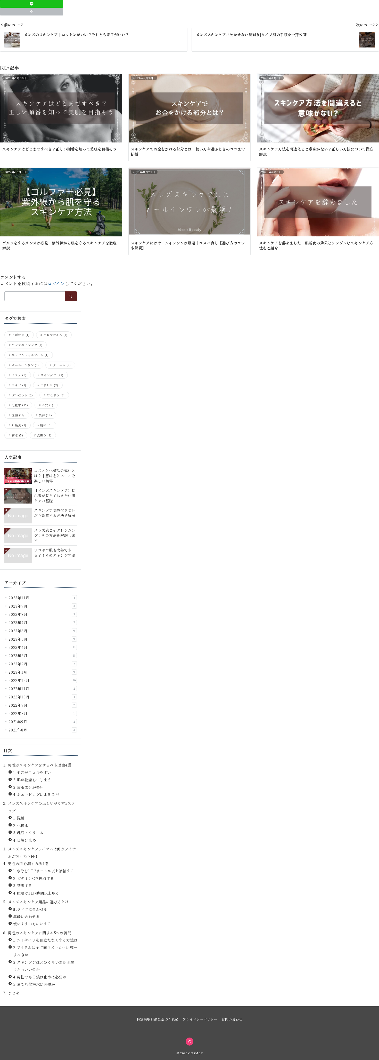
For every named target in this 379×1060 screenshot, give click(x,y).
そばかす (20, 335)
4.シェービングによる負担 (36, 794)
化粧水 (20, 405)
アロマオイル (56, 335)
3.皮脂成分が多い (28, 787)
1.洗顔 (18, 817)
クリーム (62, 365)
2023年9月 (42, 606)
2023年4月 (42, 647)
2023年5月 (42, 639)
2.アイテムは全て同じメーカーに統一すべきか (45, 951)
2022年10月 (42, 696)
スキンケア (51, 375)
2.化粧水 (20, 825)
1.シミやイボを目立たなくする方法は (45, 940)
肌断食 (19, 425)
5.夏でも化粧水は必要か (34, 984)
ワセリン (56, 395)
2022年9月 (42, 705)
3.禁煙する (22, 885)
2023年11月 (42, 597)
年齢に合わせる (26, 916)
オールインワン (25, 365)
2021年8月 (42, 729)
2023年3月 (42, 655)
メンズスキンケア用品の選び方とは (38, 901)
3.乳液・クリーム (28, 832)
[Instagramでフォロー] (189, 1041)
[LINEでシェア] (31, 4)
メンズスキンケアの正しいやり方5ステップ (41, 807)
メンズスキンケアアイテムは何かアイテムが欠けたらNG (42, 852)
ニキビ (19, 385)
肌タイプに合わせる (30, 909)
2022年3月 (42, 713)
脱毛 (46, 425)
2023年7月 (42, 622)
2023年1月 (42, 672)
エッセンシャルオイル (30, 355)
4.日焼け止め (24, 840)
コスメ (19, 375)
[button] (31, 11)
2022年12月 (42, 680)
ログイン (56, 283)
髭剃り (44, 435)
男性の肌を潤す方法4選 (28, 863)
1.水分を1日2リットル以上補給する (43, 870)
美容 (45, 415)
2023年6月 (42, 630)
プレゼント (22, 395)
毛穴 (47, 405)
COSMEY (195, 1053)
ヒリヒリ (49, 385)
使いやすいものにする (32, 923)
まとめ (13, 992)
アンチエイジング (27, 345)
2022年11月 (42, 688)
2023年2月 (42, 663)
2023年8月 (42, 614)
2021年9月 (42, 721)
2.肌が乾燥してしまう (32, 779)
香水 (17, 435)
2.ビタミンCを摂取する (33, 878)
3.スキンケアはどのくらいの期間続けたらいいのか (43, 966)
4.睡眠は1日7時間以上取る (36, 893)
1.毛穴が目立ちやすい (32, 772)
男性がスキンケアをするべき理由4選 (39, 765)
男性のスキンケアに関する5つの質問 (39, 932)
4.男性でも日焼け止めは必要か (40, 976)
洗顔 (18, 415)
